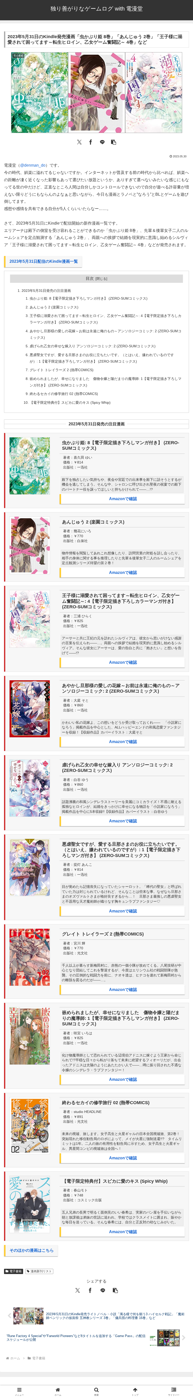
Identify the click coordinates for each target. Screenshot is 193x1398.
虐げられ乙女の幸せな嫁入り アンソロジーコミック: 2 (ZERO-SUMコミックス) (93, 346)
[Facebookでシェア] (91, 142)
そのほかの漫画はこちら (32, 1250)
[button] (114, 142)
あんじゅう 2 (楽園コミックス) (54, 307)
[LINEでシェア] (102, 142)
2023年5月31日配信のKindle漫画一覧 (44, 261)
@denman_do (32, 165)
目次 (90, 278)
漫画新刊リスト (41, 1271)
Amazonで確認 (123, 499)
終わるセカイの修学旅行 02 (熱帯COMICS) (64, 394)
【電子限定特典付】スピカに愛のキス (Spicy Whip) (70, 403)
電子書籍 (16, 1271)
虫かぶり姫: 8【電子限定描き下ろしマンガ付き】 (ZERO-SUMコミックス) (89, 298)
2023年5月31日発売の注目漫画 (46, 291)
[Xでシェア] (79, 142)
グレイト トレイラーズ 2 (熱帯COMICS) (61, 370)
